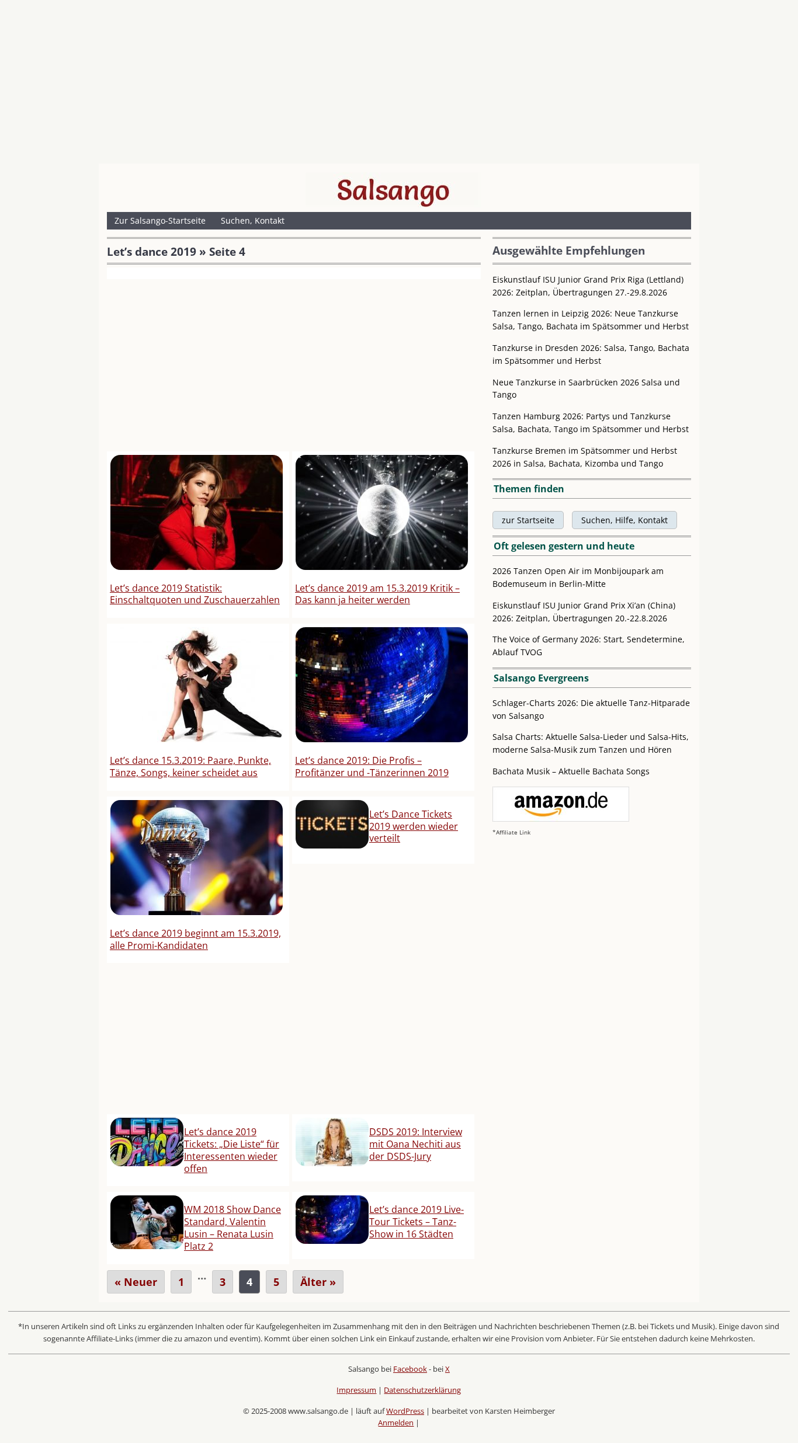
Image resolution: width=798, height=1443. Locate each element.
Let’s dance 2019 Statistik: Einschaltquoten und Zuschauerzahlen (195, 594)
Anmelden (396, 1422)
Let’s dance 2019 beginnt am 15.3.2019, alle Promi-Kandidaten (195, 939)
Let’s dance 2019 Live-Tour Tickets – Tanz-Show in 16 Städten (416, 1221)
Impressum (356, 1390)
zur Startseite (528, 520)
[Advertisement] (399, 84)
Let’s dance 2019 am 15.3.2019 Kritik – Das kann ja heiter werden (377, 594)
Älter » (318, 1282)
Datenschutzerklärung (422, 1390)
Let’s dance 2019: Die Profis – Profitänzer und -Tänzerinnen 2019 (372, 766)
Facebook (410, 1369)
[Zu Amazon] (560, 818)
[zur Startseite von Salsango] (393, 189)
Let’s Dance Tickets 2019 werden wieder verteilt (413, 826)
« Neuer (136, 1282)
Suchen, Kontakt (252, 220)
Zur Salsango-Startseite (160, 220)
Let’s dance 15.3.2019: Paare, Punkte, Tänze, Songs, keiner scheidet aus (190, 766)
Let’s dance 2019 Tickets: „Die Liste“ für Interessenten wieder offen (231, 1149)
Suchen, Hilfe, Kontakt (624, 520)
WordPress (405, 1411)
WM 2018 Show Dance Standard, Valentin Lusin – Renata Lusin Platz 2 (232, 1227)
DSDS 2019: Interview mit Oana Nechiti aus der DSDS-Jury (415, 1144)
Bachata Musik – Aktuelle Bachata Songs (571, 771)
